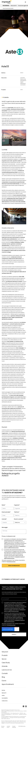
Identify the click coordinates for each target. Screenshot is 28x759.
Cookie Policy (8, 727)
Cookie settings (14, 727)
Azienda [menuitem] (4, 666)
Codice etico (5, 700)
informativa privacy (11, 561)
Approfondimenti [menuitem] (8, 684)
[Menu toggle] (25, 2)
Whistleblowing (21, 726)
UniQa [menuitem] (3, 695)
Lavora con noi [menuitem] (7, 670)
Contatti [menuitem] (5, 673)
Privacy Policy (2, 727)
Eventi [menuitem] (4, 681)
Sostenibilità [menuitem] (5, 698)
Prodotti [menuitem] (4, 655)
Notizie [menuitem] (3, 690)
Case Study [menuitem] (6, 663)
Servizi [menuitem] (4, 659)
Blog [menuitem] (3, 677)
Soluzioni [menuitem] (5, 652)
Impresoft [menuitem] (4, 692)
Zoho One (22, 397)
